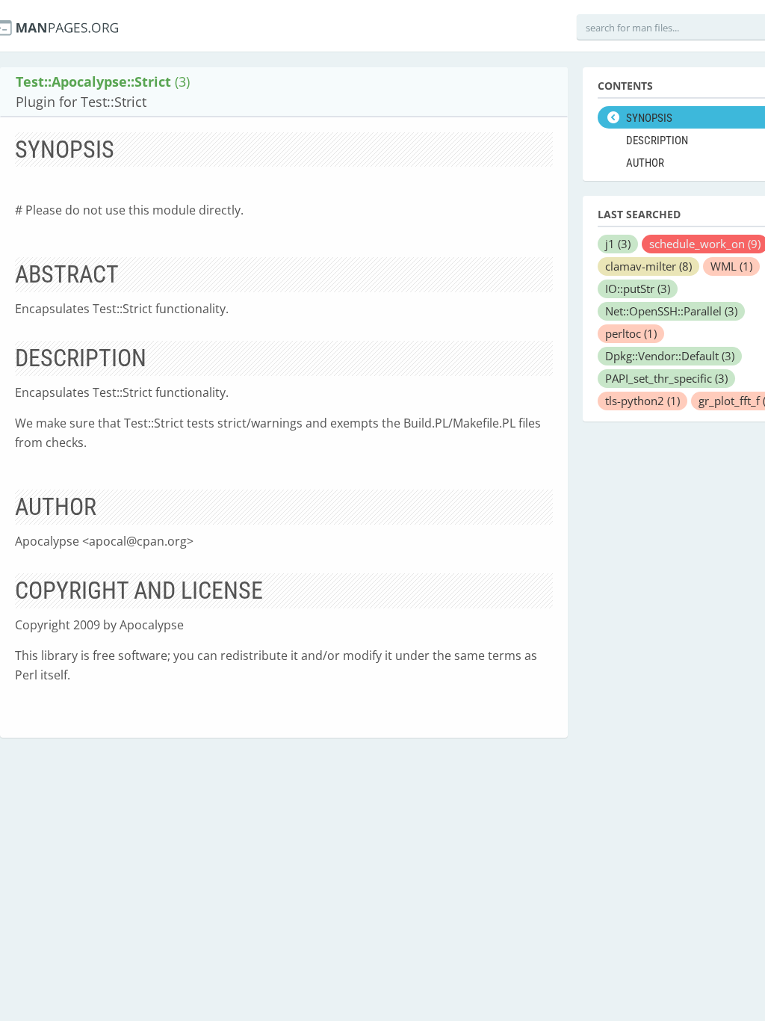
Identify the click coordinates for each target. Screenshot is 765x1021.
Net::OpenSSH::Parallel (671, 310)
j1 (618, 243)
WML (731, 266)
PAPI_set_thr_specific (666, 378)
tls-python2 (642, 400)
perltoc (631, 333)
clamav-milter (648, 266)
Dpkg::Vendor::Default (669, 355)
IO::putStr (637, 288)
